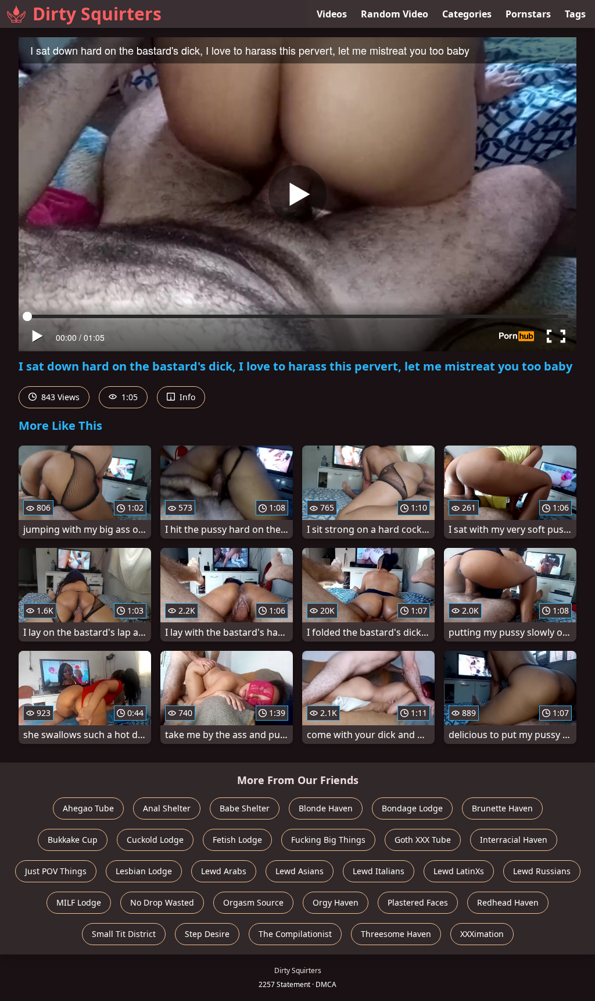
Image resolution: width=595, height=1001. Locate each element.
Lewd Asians (299, 871)
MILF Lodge (78, 902)
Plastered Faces (418, 902)
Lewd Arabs (223, 871)
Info (186, 396)
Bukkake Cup (73, 839)
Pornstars (528, 14)
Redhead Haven (508, 902)
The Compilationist (295, 933)
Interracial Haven (513, 839)
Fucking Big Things (328, 839)
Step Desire (207, 933)
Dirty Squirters (97, 14)
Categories (467, 14)
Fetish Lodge (237, 839)
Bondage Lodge (412, 808)
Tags (575, 14)
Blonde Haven (326, 808)
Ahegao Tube (88, 808)
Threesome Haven (396, 933)
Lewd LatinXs (458, 871)
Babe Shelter (245, 808)
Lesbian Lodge (144, 871)
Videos (332, 14)
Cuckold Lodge (155, 839)
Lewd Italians (378, 871)
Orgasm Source (253, 902)
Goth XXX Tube (423, 839)
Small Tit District (124, 933)
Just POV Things (56, 871)
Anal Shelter (167, 808)
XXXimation (482, 933)
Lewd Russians (542, 871)
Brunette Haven (502, 808)
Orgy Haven (336, 902)
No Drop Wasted (162, 902)
